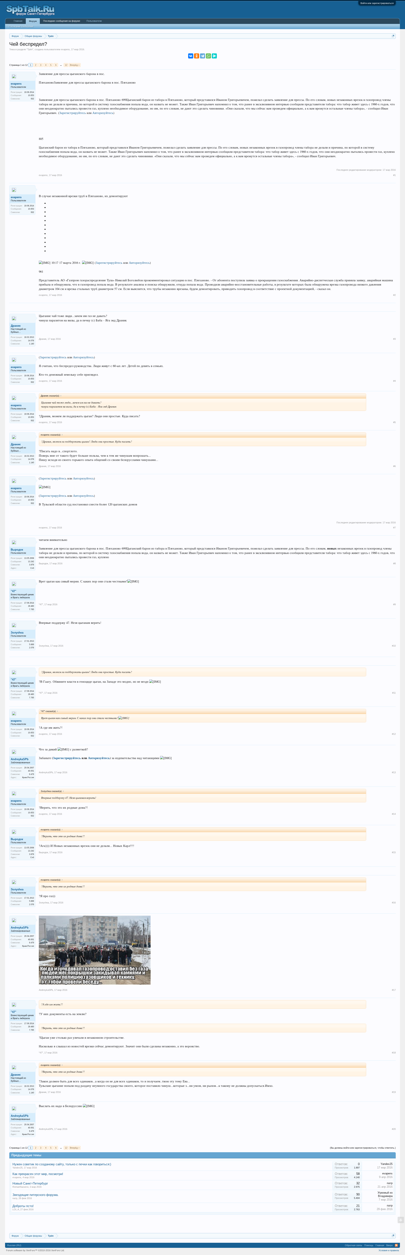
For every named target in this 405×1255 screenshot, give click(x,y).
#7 (394, 527)
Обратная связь (353, 1245)
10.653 (31, 95)
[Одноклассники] (196, 55)
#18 (394, 1052)
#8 (394, 563)
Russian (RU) (14, 1245)
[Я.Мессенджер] (214, 55)
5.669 (31, 644)
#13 (394, 772)
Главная (18, 21)
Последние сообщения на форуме (61, 21)
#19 (394, 1092)
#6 (394, 466)
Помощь (368, 1245)
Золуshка (17, 632)
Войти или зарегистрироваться (377, 3)
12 (66, 65)
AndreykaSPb (19, 759)
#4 (394, 381)
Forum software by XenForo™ (35, 1250)
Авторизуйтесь (102, 113)
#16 (394, 902)
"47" (13, 591)
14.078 (31, 341)
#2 (394, 295)
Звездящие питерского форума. (35, 1195)
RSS (396, 1245)
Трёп (29, 49)
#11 (394, 693)
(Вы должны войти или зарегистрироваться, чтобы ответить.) (363, 1148)
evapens (65, 49)
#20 (394, 1129)
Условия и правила (389, 1250)
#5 (394, 422)
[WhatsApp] (208, 55)
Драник (16, 325)
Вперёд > (75, 65)
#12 (394, 734)
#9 (394, 604)
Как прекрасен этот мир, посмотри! (37, 1174)
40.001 (31, 771)
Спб (32, 568)
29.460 (31, 606)
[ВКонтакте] (190, 55)
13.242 (31, 561)
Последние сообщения (21, 26)
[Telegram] (202, 55)
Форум (33, 21)
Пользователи (94, 21)
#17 (394, 990)
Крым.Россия (28, 777)
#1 (394, 175)
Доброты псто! (23, 1206)
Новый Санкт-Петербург (30, 1183)
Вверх (389, 1245)
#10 (394, 645)
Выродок (17, 549)
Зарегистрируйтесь (72, 113)
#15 (394, 852)
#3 (394, 339)
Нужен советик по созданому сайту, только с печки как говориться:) (61, 1164)
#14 (394, 814)
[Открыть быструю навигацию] (393, 36)
